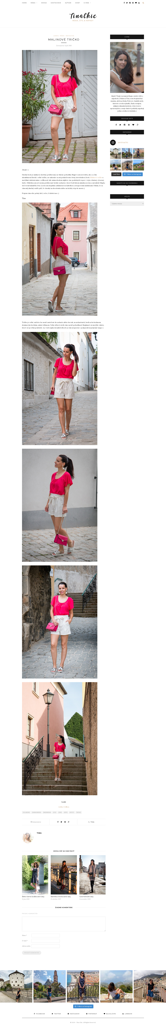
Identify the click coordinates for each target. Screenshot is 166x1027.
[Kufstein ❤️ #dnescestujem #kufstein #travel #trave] (115, 153)
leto (54, 812)
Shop (77, 3)
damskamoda (36, 812)
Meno (24, 935)
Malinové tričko (96, 177)
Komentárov (36, 822)
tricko (78, 812)
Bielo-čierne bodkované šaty (33, 897)
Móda (33, 3)
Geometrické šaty (86, 897)
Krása (44, 3)
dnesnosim (47, 812)
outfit (72, 812)
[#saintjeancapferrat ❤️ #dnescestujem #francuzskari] (138, 165)
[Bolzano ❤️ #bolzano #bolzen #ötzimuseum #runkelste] (127, 153)
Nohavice (70, 36)
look (60, 812)
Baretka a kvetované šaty (61, 897)
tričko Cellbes (63, 807)
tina (92, 822)
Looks (56, 36)
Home (24, 3)
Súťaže (68, 3)
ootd (65, 812)
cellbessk (26, 812)
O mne (86, 3)
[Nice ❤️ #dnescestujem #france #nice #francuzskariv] (138, 153)
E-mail (25, 941)
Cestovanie (56, 3)
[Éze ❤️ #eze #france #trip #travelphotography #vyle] (115, 165)
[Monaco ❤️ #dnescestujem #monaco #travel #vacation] (127, 165)
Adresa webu (26, 946)
